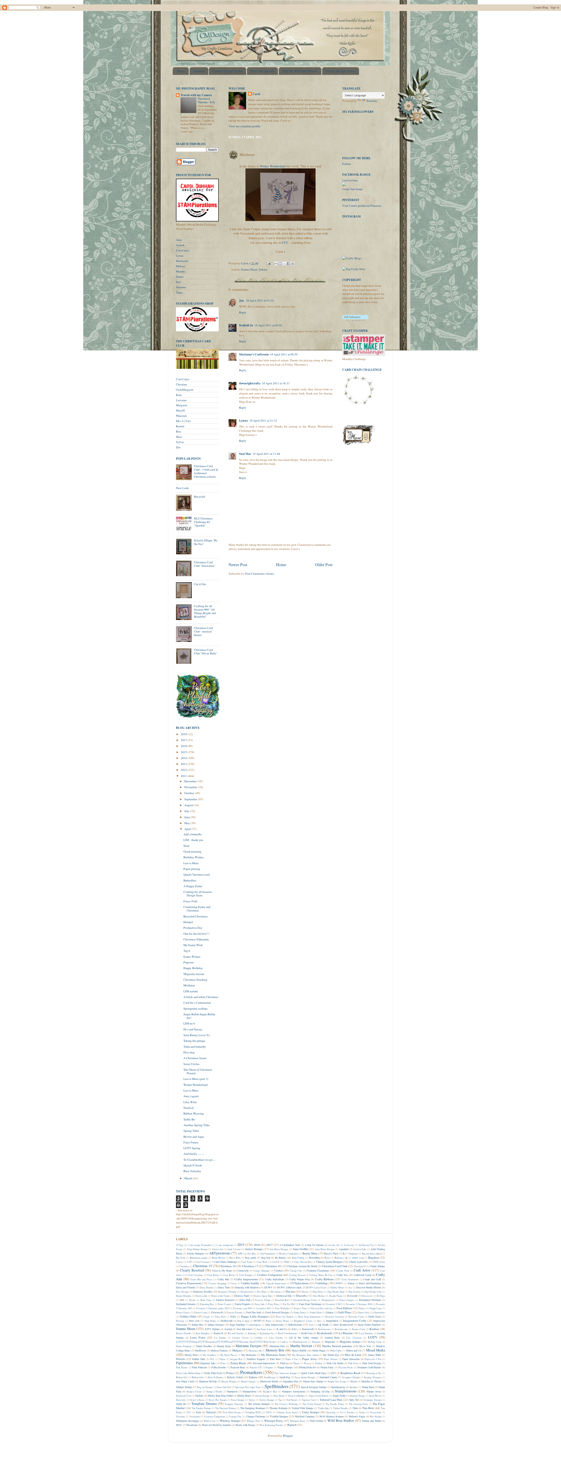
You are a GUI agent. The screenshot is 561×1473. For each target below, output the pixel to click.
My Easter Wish (193, 945)
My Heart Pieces (228, 1354)
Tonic (198, 1412)
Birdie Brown (218, 1257)
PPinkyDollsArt (307, 1367)
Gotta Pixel (220, 1316)
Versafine (180, 1416)
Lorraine (181, 400)
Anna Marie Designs (325, 1249)
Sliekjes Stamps (184, 1387)
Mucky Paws (192, 1354)
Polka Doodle (218, 1367)
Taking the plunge (194, 1041)
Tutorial (211, 1412)
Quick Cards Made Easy (313, 1373)
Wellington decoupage (187, 1420)
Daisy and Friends (185, 1287)
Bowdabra (314, 1257)
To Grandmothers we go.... (199, 1160)
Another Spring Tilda (196, 1125)
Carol (256, 94)
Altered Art (217, 1249)
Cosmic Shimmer (261, 1270)
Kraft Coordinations (287, 1333)
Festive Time (300, 1308)
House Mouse (282, 1320)
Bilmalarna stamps (199, 1257)
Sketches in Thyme (371, 1381)
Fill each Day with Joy (321, 1308)
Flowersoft (217, 1312)
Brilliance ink (341, 1257)
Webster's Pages (357, 1416)
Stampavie (232, 1391)
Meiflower (200, 1350)
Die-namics (276, 1291)
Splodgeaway (338, 1387)
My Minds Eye (331, 1354)
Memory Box (275, 1350)
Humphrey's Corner (303, 1320)
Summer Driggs (357, 1395)
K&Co (295, 1329)
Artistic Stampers (195, 1253)
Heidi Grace (374, 1316)
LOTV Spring (191, 1148)
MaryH (180, 410)
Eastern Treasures (225, 1300)
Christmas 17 (250, 1266)
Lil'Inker (258, 1337)
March (188, 1178)
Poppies (269, 1367)
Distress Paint (241, 1295)
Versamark (194, 1416)
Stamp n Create (194, 1391)
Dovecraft (352, 1295)
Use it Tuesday (347, 1412)
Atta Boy (251, 1253)
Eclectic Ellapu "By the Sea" (206, 542)
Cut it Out (200, 584)
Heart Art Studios (284, 1316)
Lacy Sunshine (366, 1333)
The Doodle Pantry (335, 1404)
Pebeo (223, 1363)
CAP (189, 1261)
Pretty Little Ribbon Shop (188, 1373)
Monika (180, 271)
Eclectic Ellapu (262, 1300)
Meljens (237, 1350)
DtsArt (192, 1300)
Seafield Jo (246, 325)
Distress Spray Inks (262, 1295)
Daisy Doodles (206, 1287)
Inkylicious (295, 1324)
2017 (184, 740)
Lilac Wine (190, 1102)
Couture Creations (318, 1270)
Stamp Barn (368, 1387)
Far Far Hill (289, 1304)
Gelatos (330, 1312)
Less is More (191, 863)
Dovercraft (367, 1295)
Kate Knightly (202, 1333)
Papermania (184, 1362)
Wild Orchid (316, 1420)
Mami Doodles (204, 1346)
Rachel (180, 426)
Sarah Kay (285, 1377)
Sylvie (180, 442)
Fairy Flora (273, 1304)
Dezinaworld (247, 1291)
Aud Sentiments (267, 1253)
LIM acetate (190, 991)
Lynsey (243, 420)
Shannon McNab (208, 1381)
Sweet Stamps (238, 1399)
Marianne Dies (277, 1346)
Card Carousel (202, 1261)
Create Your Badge (352, 189)
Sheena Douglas (228, 1381)
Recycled (199, 496)
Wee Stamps (375, 1416)
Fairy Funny (191, 1142)
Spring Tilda (191, 1131)
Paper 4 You (292, 1359)
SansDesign (269, 1377)
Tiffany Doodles (340, 1408)
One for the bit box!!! (196, 934)
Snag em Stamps (204, 1387)
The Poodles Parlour (201, 1408)
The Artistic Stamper (259, 1404)
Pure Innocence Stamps (286, 1373)
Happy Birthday (193, 968)
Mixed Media (375, 1350)
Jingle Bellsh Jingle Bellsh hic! (199, 1016)
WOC (179, 1425)
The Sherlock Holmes (225, 1408)
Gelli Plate (344, 1312)
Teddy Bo (189, 1119)
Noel (186, 846)
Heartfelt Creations (334, 1316)
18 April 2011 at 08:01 (268, 325)
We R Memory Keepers (331, 1416)
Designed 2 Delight (227, 1291)
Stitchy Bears (244, 1395)
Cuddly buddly (250, 1283)
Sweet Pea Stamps (217, 1399)
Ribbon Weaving (193, 1113)
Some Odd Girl (224, 1387)
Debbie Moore (337, 1287)
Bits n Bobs (234, 1257)
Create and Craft (372, 1279)
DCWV (268, 1287)
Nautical (188, 1108)
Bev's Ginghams (350, 1253)
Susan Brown (375, 1395)
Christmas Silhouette (196, 939)
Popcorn (188, 962)
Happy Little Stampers (255, 1316)
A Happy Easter (192, 886)
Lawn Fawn (197, 1337)
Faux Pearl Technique (310, 1304)
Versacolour (375, 1412)
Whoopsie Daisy (297, 1420)
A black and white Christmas (200, 997)
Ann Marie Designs (279, 1249)
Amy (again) (191, 1096)
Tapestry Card (308, 1399)
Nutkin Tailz (198, 1359)
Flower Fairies (183, 1312)
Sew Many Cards (185, 1381)
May (187, 823)
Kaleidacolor (324, 1329)
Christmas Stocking (195, 980)
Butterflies (189, 880)
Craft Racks (213, 1275)
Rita (178, 431)
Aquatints (344, 1249)
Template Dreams (204, 1403)
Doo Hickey (319, 1295)
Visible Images (279, 1416)
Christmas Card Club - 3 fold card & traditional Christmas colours (206, 471)
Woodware (191, 1425)
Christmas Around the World (302, 1266)
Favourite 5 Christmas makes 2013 (212, 1308)
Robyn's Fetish (235, 1377)
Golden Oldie (188, 1316)
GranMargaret (184, 390)
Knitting (252, 1333)
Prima (230, 1373)
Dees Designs (182, 1291)
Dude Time (205, 1300)
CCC (284, 242)
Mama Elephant (183, 1346)
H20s (233, 1316)
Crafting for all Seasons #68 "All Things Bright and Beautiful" (205, 611)
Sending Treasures (373, 1377)
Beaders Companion (288, 1253)
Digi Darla (318, 1291)
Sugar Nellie (339, 1395)
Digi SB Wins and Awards (300, 71)
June (187, 817)
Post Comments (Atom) (259, 574)
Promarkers (251, 1372)
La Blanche (345, 1333)
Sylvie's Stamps (266, 1399)
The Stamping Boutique (252, 1408)
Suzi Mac (245, 454)
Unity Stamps (310, 1412)
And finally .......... (193, 1154)
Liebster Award (240, 1337)
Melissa (180, 266)
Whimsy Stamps (230, 1421)
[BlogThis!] (280, 263)
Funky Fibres (300, 1312)
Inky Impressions (274, 1324)
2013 (184, 764)
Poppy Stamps (285, 1367)
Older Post (323, 564)
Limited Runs (332, 1337)
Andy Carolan (233, 1249)
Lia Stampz (220, 1337)
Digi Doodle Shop (335, 1291)
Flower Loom (200, 1312)
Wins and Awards (262, 71)
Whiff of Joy (209, 1420)
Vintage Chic (235, 1416)
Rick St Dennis (215, 1377)
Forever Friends (234, 1312)
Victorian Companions (214, 1416)
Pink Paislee (182, 1367)
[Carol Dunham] (344, 185)
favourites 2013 (263, 1308)
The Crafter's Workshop (286, 1404)
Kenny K (218, 1333)
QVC (333, 1373)
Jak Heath (323, 1324)
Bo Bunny (280, 1257)
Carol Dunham (350, 180)
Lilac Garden (276, 1337)
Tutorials (199, 71)
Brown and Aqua (193, 1137)
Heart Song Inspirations (309, 1316)
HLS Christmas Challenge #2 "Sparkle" (203, 521)
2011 (184, 776)
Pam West (275, 1359)
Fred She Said (253, 1312)
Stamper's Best (270, 1391)
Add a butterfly (192, 834)
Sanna (179, 277)
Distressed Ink (283, 1295)
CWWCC (338, 1283)
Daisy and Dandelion (370, 1283)
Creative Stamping (217, 1283)
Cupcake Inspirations (276, 1283)
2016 (184, 746)
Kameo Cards (358, 1329)
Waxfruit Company (305, 1416)
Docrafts (301, 1296)
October (189, 793)
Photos (296, 1363)
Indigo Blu (197, 1324)
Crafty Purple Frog (299, 1279)
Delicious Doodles (202, 1291)
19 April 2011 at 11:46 (266, 454)
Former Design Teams (340, 71)
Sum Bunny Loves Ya (196, 1035)
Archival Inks (359, 1249)
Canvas (179, 1261)
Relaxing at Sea (374, 1373)
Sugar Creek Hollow (318, 1395)
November (191, 787)
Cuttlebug (322, 1283)
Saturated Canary (328, 1377)
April (188, 829)
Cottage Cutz (296, 1270)
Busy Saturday (192, 1171)
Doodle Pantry (336, 1295)
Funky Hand (315, 1312)
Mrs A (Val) (183, 421)
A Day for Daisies (314, 1245)
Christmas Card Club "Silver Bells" (205, 651)
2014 (184, 758)
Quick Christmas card (196, 874)
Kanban (374, 1329)
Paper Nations (330, 1359)
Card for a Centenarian (197, 1003)
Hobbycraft (227, 1320)
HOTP (257, 1320)
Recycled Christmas (195, 916)
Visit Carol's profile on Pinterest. (362, 206)
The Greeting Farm (358, 1404)
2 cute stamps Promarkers (200, 1245)
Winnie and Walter (371, 1420)
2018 (184, 734)
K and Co (282, 1329)
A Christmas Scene (194, 1058)
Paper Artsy (309, 1359)
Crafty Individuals (274, 1279)
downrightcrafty (250, 383)
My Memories (248, 1354)
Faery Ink (259, 1304)
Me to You (365, 1346)
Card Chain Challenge (225, 1261)
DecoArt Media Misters (368, 1287)
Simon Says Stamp (313, 1381)
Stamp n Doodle (214, 1391)
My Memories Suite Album (305, 1354)
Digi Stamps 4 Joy (373, 1291)
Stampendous (250, 1391)
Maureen (181, 416)
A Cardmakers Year (289, 1245)
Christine (181, 384)
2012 (184, 770)
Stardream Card (183, 1395)
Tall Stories (292, 1399)
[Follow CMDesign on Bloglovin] (355, 320)
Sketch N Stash (192, 1165)
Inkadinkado (255, 1324)
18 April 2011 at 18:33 (275, 383)
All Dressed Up (366, 1245)
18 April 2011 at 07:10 (259, 300)
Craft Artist (362, 1270)
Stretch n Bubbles (296, 1395)
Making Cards (374, 1341)
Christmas (184, 1266)
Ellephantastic (328, 1300)
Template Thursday (234, 1404)
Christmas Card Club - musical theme (203, 631)
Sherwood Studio (269, 1381)
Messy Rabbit (299, 1350)
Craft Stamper (246, 1275)
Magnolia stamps (350, 1342)
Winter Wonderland (272, 166)
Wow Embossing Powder (271, 1425)
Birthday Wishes (193, 857)
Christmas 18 (273, 1266)
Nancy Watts (374, 1354)
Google (206, 1316)
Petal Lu (284, 1363)
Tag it (186, 951)
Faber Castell (224, 1304)
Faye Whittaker (282, 1308)
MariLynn (182, 261)
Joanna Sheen (249, 269)
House (269, 1320)
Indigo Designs (216, 1324)
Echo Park (245, 1300)
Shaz (179, 437)
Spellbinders (276, 1386)
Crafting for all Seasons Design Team (197, 893)
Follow (346, 164)
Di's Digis (261, 1291)
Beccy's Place (331, 1253)
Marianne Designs (248, 1345)
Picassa (307, 1363)
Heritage (180, 1320)
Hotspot (188, 922)
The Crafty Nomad (311, 1404)
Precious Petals (345, 1367)
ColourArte (243, 1270)
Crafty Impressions (246, 1279)
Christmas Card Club (334, 1266)
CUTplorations (300, 1283)
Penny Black (238, 1363)
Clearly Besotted (192, 1270)
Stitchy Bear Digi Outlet (220, 1395)
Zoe (178, 447)
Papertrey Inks (208, 1363)
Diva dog (189, 1052)
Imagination (332, 1320)
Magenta (316, 1341)
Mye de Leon (353, 1355)
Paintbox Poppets (256, 1359)
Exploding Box (207, 1304)
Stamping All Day (320, 1391)
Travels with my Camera (196, 95)
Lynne (179, 256)
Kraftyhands (324, 1333)
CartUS (275, 1261)
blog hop (265, 1257)
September (191, 799)
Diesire (305, 1291)
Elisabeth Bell (282, 1300)
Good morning (192, 851)
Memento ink (255, 1350)
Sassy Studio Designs (305, 1377)
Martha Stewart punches (337, 1346)
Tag (280, 1399)
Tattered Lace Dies (331, 1400)
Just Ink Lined (244, 1329)
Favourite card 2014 (242, 1308)
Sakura (263, 269)
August (189, 805)
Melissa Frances (219, 1350)
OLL (212, 1359)
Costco (278, 1270)
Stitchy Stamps (262, 1395)
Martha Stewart (301, 1345)
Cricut (233, 1283)
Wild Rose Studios (340, 1420)
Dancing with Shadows (247, 1287)
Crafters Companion (269, 1275)
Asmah (180, 245)
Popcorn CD (255, 1367)
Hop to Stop (243, 1320)
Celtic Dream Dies (303, 1261)
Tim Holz (368, 1408)
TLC (188, 1412)
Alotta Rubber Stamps (197, 1249)
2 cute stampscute (224, 1245)
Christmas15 (360, 1266)
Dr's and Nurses (192, 1029)
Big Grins (180, 1257)
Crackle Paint (342, 1270)
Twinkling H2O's (253, 1412)
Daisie (351, 1283)
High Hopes (210, 1320)
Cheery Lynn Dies (358, 1261)
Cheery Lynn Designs (329, 1262)
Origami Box (236, 1359)
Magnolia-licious (193, 974)
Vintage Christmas (255, 1416)
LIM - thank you (193, 840)
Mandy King (224, 1346)
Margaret (181, 405)
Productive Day (192, 928)
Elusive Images (346, 1300)
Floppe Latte (375, 1308)
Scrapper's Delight (351, 1377)
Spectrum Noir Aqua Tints (247, 1387)
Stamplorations (346, 1391)
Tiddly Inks (323, 1408)
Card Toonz (246, 1261)
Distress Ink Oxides (220, 1295)
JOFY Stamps (212, 1329)
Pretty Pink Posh (213, 1373)
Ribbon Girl (181, 1377)
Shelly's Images (248, 1381)
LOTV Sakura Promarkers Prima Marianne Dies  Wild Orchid (226, 1341)
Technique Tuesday (372, 1399)
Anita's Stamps (254, 1249)
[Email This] (276, 263)
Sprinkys (354, 1387)
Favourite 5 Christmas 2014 (359, 1304)
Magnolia (330, 1341)
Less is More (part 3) (195, 1079)
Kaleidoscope (341, 1329)
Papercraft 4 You (373, 1359)
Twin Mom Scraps (232, 1412)
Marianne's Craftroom (254, 354)
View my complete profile (244, 126)
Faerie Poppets (242, 1304)
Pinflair (318, 1363)
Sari (178, 282)
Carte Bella (262, 1261)
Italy (311, 1324)
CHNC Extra (379, 1261)
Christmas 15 (202, 1265)
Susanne (181, 287)
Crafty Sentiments (350, 1279)
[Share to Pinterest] (292, 263)
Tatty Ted (354, 1399)
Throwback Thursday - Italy (206, 100)
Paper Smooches (351, 1359)
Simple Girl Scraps (337, 1381)
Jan (242, 300)
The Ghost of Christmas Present (197, 1071)
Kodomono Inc (267, 1333)
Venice (362, 1412)
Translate (371, 101)
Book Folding (298, 1257)
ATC (240, 1253)
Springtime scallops (195, 1008)
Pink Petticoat (199, 1367)
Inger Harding (237, 1324)
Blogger (288, 1436)
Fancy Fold (190, 901)
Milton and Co (353, 1350)
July (187, 811)
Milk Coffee (336, 1350)
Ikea (319, 1320)
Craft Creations (195, 1275)
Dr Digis (381, 1295)
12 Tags (179, 1245)
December (190, 781)
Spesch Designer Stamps (314, 1387)
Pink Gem (353, 1363)
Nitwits (180, 1359)
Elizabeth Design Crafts (305, 1300)
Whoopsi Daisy (273, 1421)
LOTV (373, 1337)
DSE (182, 1300)
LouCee (284, 1341)
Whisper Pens (253, 1420)
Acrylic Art (333, 1245)
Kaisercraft (308, 1329)
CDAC (287, 1261)
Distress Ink (201, 1295)
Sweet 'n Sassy (197, 1399)
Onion (222, 1359)
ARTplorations (219, 1253)
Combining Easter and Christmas (196, 908)
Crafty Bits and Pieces (201, 1279)
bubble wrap (358, 1257)
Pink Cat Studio (335, 1363)
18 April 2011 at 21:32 (263, 420)
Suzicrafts (181, 1399)
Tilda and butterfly (194, 1047)
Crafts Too (342, 1275)
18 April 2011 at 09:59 (284, 354)
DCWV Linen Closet (316, 1287)
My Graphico (209, 1354)
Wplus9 (291, 1425)
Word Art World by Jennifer (216, 1425)
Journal (228, 1329)
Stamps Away (373, 1391)
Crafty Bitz (223, 1279)
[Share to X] (284, 263)
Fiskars (362, 1308)
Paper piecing (191, 869)
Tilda (355, 1408)
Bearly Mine (310, 1253)
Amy (179, 240)
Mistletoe (189, 985)
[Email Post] (268, 263)
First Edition (344, 1308)
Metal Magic (318, 1350)
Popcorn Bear (238, 1367)
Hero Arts (194, 1320)
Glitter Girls (363, 1312)
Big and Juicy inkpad (372, 1253)
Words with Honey (245, 1425)
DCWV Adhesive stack (289, 1287)
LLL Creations (354, 1337)
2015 (184, 752)
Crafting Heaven (297, 1275)
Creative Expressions (189, 1283)
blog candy (250, 1257)
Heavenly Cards (356, 1316)
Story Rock (278, 1395)
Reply (242, 312)
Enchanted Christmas (370, 1300)
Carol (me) (182, 250)
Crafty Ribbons (324, 1279)
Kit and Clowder (236, 1333)
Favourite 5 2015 (334, 1304)
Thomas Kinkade (278, 1408)
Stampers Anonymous (293, 1391)
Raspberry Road (350, 1373)
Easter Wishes (191, 957)
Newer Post (238, 564)
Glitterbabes (379, 1312)
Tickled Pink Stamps (302, 1408)
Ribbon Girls (198, 1377)
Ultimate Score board (287, 1412)
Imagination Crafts (354, 1321)
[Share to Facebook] (288, 263)
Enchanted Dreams (185, 1304)
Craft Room (228, 1275)
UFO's (269, 1412)
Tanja (179, 292)
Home (181, 71)
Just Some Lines (264, 1329)
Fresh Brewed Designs (277, 1312)
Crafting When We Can (320, 1275)
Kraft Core (306, 1333)
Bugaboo (373, 1257)
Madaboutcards (300, 1341)
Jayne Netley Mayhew (369, 1324)
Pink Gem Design (371, 1363)
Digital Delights (183, 1295)
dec (350, 1287)
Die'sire (290, 1291)
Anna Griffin (300, 1249)
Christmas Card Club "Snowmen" (204, 564)
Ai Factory (349, 1245)
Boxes (327, 1257)
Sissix (353, 1381)
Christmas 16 (227, 1266)
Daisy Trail (223, 1287)
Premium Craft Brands (369, 1367)
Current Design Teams (227, 71)
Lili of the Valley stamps (303, 1337)
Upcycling (330, 1412)
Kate (179, 395)
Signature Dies (290, 1381)
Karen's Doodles (184, 1333)
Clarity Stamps (377, 1266)
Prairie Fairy (327, 1367)
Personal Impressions (264, 1363)
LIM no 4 (189, 1023)
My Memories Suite (273, 1355)
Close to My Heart (222, 1270)
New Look (182, 488)
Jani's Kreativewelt (343, 1324)
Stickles (199, 1395)
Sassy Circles (191, 1064)
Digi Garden (354, 1291)
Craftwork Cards (362, 1275)
